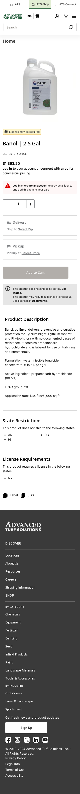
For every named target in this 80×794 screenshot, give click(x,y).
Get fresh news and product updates (32, 717)
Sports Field (13, 709)
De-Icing (11, 638)
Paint (9, 662)
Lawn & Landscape (19, 701)
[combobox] (33, 27)
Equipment (13, 622)
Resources (12, 571)
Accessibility (14, 775)
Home (9, 41)
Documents (39, 300)
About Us (12, 563)
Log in (7, 168)
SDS (31, 495)
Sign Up (26, 728)
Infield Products (16, 654)
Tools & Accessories (20, 678)
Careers (10, 579)
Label (14, 495)
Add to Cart (35, 272)
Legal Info (12, 764)
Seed (8, 646)
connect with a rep (54, 168)
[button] (57, 16)
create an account (36, 185)
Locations (12, 555)
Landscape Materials (20, 670)
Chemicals (12, 614)
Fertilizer (11, 630)
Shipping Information (20, 587)
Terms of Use (14, 770)
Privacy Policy (15, 758)
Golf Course (13, 693)
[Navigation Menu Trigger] (73, 15)
